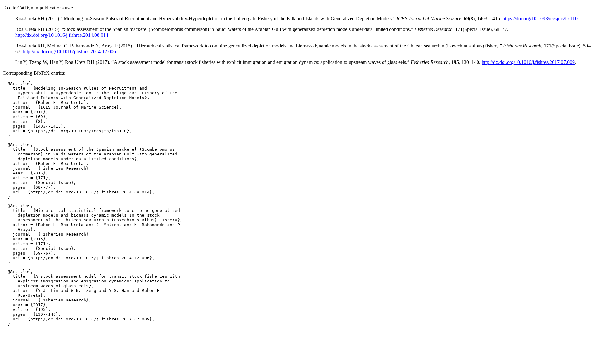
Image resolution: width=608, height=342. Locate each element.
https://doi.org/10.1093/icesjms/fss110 (540, 18)
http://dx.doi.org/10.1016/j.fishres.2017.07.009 (528, 62)
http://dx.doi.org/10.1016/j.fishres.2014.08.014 (61, 35)
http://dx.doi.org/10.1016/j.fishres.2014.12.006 (69, 51)
